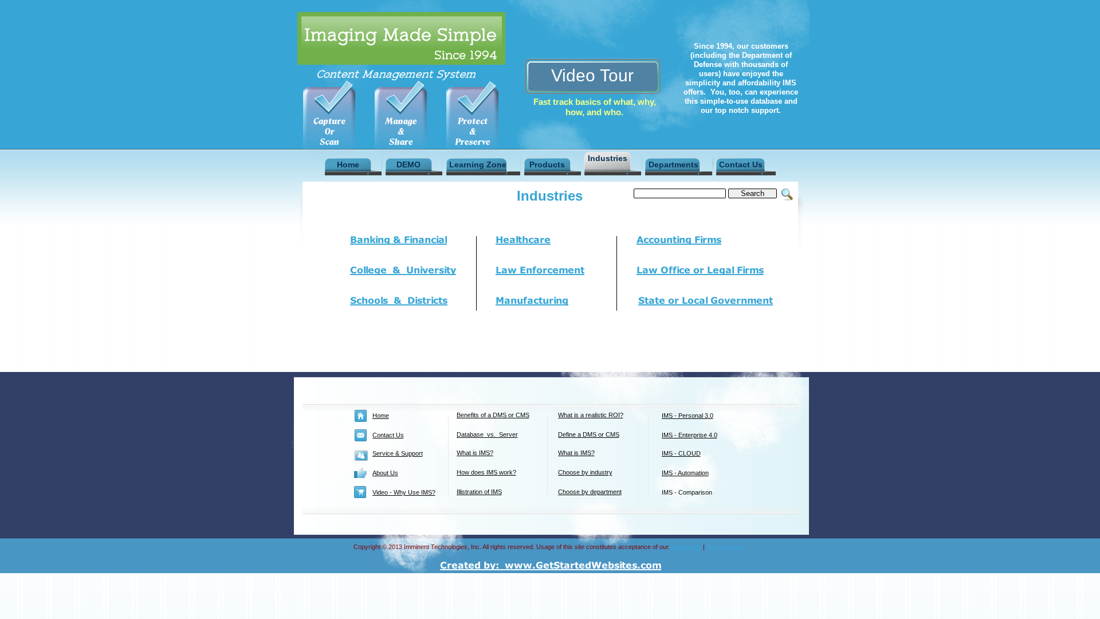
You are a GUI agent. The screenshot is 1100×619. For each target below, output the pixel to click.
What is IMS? (475, 452)
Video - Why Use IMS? (403, 492)
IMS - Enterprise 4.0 (689, 435)
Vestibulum (686, 546)
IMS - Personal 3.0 (687, 415)
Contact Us (388, 435)
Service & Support (397, 453)
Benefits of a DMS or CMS (493, 415)
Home (380, 415)
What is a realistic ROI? (590, 415)
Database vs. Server (487, 434)
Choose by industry (585, 472)
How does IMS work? (486, 472)
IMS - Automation (685, 472)
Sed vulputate (725, 546)
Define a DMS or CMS (588, 434)
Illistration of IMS (479, 491)
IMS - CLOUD (681, 453)
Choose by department (590, 491)
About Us (385, 472)
